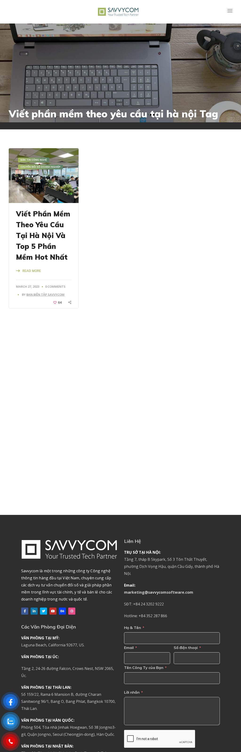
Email (129, 647)
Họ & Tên (132, 627)
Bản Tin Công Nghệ (33, 159)
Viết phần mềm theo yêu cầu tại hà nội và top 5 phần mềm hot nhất (43, 235)
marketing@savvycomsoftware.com (158, 592)
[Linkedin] (34, 611)
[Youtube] (52, 611)
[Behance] (62, 611)
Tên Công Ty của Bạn (143, 667)
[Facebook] (24, 611)
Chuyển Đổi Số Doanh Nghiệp (40, 166)
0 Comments (55, 286)
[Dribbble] (71, 611)
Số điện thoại (186, 647)
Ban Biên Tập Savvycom (45, 294)
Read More (31, 271)
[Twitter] (43, 611)
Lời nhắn (132, 692)
